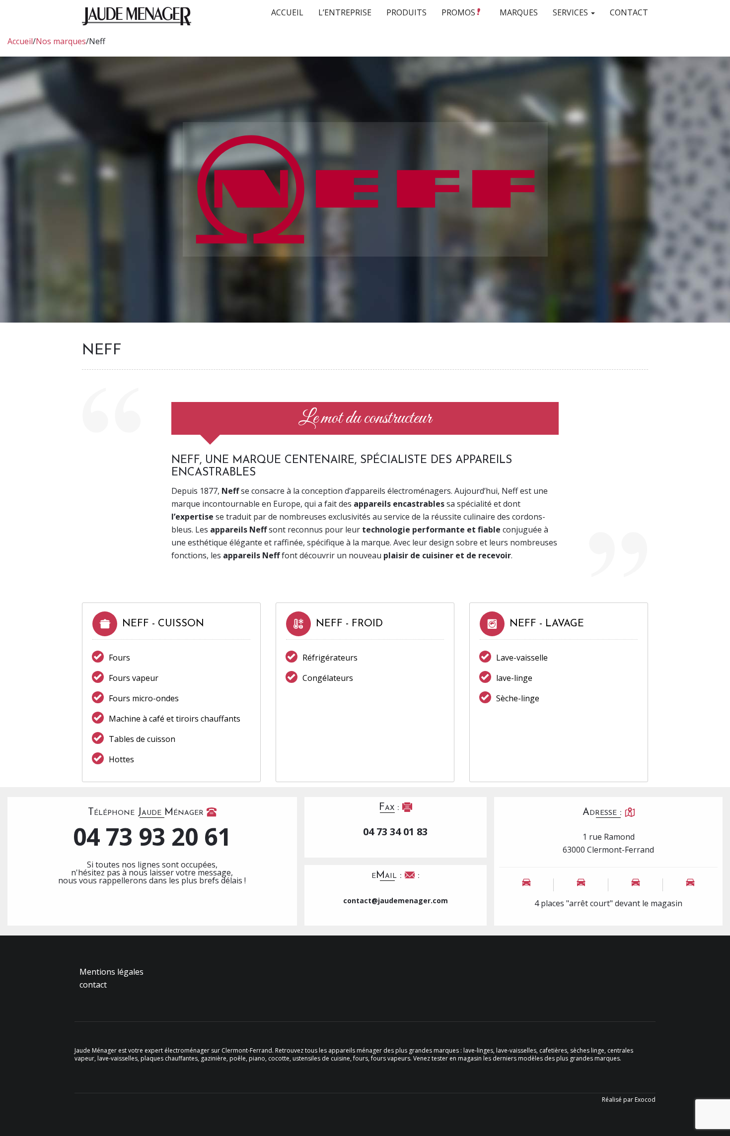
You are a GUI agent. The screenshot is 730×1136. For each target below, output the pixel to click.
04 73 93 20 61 (152, 836)
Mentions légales (111, 971)
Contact (629, 12)
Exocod (645, 1099)
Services (571, 12)
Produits (406, 12)
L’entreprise (344, 12)
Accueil (287, 12)
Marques (519, 12)
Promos (459, 12)
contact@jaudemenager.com (395, 900)
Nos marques (61, 41)
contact (93, 984)
